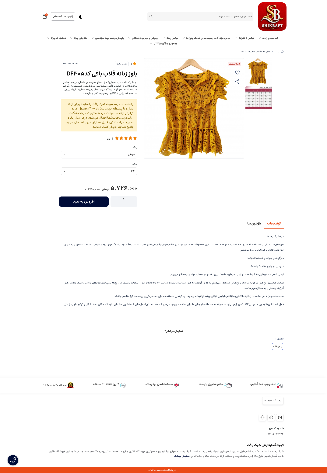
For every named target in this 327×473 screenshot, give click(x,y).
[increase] (133, 199)
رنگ (135, 147)
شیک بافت (121, 64)
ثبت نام (57, 16)
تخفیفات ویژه (58, 38)
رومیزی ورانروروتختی (165, 43)
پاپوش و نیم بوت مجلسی (109, 38)
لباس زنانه (172, 38)
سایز (134, 164)
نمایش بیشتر (174, 331)
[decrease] (114, 199)
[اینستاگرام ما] (280, 417)
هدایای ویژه (80, 38)
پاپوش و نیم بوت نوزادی (145, 38)
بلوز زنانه (277, 346)
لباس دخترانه (246, 38)
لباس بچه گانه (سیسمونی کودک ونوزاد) (208, 38)
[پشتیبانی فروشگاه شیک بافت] (271, 417)
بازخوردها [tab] (254, 224)
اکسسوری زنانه (270, 38)
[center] (151, 16)
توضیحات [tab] (274, 224)
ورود (66, 16)
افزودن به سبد (84, 202)
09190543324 (275, 434)
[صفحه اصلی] (282, 52)
